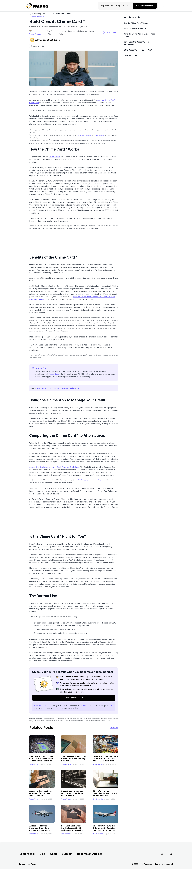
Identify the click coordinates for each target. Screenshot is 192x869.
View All (114, 727)
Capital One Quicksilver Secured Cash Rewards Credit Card (54, 467)
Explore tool (27, 853)
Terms (33, 864)
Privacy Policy (24, 864)
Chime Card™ (54, 157)
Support (67, 853)
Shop (53, 853)
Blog (42, 853)
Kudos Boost (54, 374)
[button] (110, 32)
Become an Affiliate (89, 853)
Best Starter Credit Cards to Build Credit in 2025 (58, 388)
